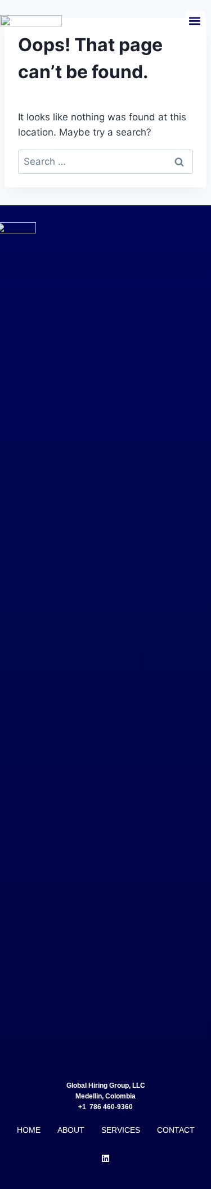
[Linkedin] (105, 1158)
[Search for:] (105, 161)
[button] (195, 20)
